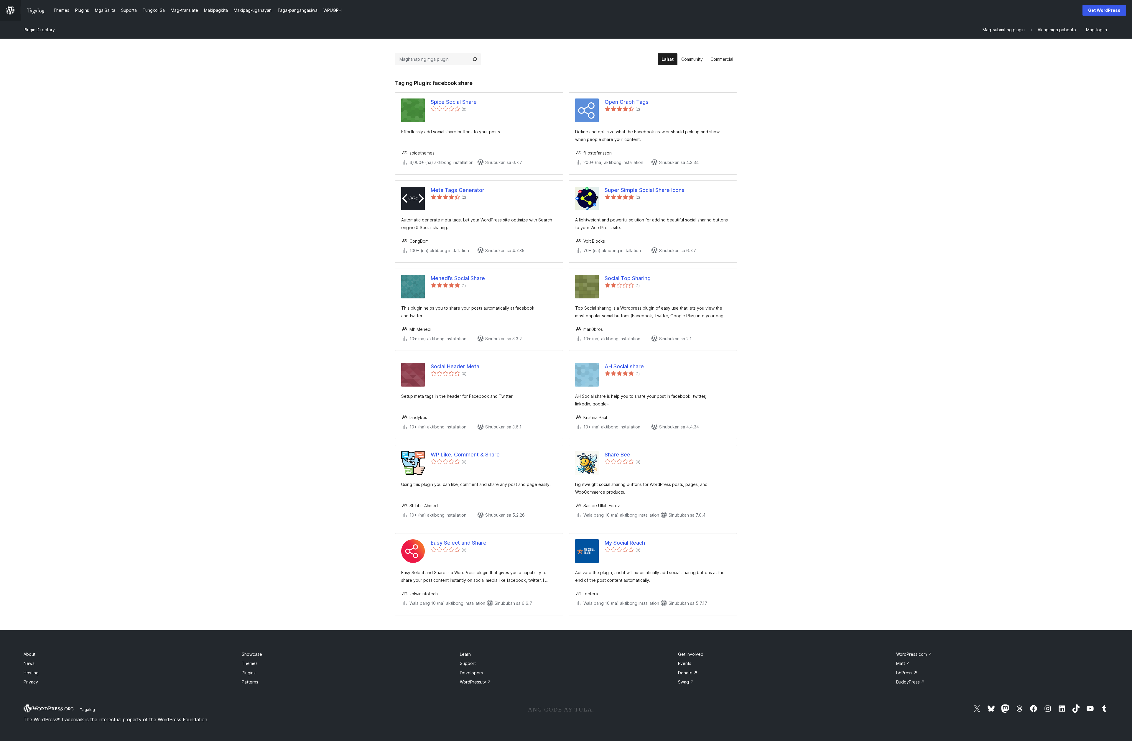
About (29, 654)
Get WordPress (1104, 10)
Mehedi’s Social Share (458, 278)
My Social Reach (625, 543)
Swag (686, 681)
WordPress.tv (475, 681)
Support (468, 663)
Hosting (31, 672)
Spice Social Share (454, 102)
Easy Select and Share (458, 543)
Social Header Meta (455, 366)
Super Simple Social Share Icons (645, 190)
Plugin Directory (39, 29)
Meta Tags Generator (457, 190)
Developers (471, 672)
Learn (465, 654)
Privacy (31, 681)
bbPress (906, 672)
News (29, 663)
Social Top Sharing (628, 278)
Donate (687, 672)
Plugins (249, 672)
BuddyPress (910, 681)
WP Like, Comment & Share (465, 454)
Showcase (252, 654)
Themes (250, 663)
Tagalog (87, 709)
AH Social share (624, 366)
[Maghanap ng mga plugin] (475, 59)
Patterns (250, 681)
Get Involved (690, 654)
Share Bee (617, 454)
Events (684, 663)
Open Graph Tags (627, 102)
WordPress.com (914, 654)
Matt (903, 663)
